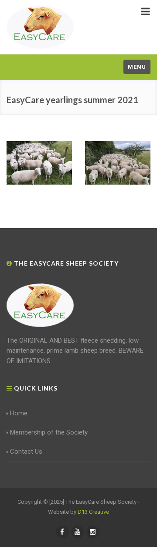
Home (18, 413)
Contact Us (26, 451)
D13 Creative (93, 512)
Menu (137, 67)
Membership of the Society (49, 432)
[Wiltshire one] (117, 163)
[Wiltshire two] (39, 163)
